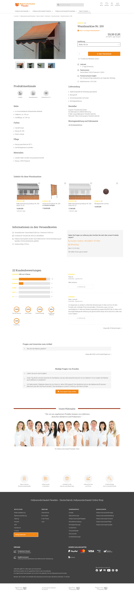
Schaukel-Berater (74, 531)
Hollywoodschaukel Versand (104, 519)
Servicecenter (73, 534)
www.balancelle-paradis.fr (101, 588)
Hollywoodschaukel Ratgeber (77, 519)
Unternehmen (45, 512)
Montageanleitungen (74, 525)
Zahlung (16, 519)
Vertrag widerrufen (20, 534)
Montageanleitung (76, 125)
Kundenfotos (72, 528)
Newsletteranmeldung (75, 522)
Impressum (17, 528)
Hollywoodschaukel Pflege (103, 522)
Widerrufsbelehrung (19, 512)
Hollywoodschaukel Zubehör (42, 11)
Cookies (16, 531)
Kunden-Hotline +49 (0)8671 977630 (85, 241)
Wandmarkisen (55, 16)
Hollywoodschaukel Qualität (104, 525)
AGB (15, 525)
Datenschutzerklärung (20, 515)
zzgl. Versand (116, 37)
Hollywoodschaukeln (22, 11)
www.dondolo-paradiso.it (74, 588)
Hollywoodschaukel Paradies (27, 16)
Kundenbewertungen (75, 537)
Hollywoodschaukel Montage (104, 512)
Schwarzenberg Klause (49, 588)
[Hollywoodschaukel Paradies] (26, 4)
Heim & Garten (83, 11)
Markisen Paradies (21, 588)
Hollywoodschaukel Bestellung (105, 515)
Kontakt (71, 512)
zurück (16, 16)
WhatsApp (74, 244)
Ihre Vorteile (44, 515)
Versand (16, 522)
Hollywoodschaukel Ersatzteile (65, 11)
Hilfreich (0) (81, 287)
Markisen (47, 16)
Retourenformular (74, 515)
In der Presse (45, 519)
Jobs (42, 522)
